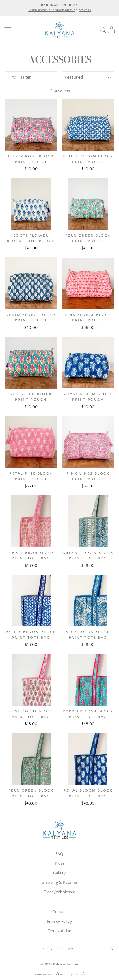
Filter (25, 77)
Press (59, 863)
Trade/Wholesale (59, 892)
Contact (59, 912)
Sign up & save (59, 949)
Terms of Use (59, 931)
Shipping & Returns (59, 882)
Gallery (59, 873)
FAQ (59, 854)
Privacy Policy (59, 921)
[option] (59, 8)
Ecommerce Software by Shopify (59, 974)
